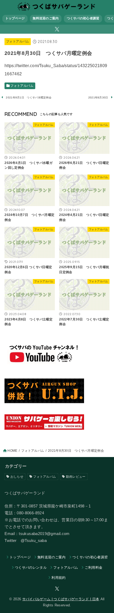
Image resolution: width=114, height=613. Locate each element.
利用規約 (58, 578)
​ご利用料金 (93, 567)
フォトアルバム (17, 41)
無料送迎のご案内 (46, 18)
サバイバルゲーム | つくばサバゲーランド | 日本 (60, 599)
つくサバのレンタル (31, 567)
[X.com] (57, 29)
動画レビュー (76, 477)
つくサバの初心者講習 (83, 18)
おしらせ (16, 477)
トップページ (15, 18)
